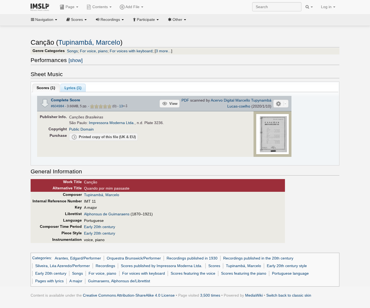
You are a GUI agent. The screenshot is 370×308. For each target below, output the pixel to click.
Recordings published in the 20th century (258, 258)
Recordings (105, 266)
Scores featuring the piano (243, 273)
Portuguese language (290, 273)
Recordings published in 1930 (192, 258)
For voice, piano (94, 51)
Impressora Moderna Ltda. (112, 123)
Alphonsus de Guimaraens (106, 214)
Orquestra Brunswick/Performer (134, 258)
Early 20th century (99, 227)
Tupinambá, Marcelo (89, 42)
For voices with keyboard (131, 51)
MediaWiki (254, 295)
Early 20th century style (287, 266)
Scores (214, 266)
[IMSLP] (41, 7)
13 (121, 106)
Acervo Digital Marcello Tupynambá (241, 100)
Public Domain (81, 129)
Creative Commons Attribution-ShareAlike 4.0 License (129, 295)
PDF (185, 100)
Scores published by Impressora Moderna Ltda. (161, 266)
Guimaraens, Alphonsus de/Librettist (119, 281)
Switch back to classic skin (288, 295)
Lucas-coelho (238, 106)
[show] (76, 60)
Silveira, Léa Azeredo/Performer (62, 266)
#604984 (57, 106)
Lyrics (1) (73, 88)
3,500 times (210, 295)
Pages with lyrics (49, 281)
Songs (72, 51)
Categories (41, 258)
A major (75, 281)
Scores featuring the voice (193, 273)
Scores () (46, 88)
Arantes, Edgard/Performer (78, 258)
